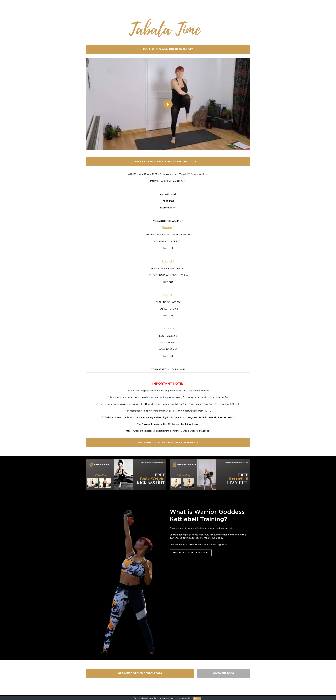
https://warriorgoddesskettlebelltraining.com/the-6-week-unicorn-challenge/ (168, 431)
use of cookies (184, 698)
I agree (196, 698)
